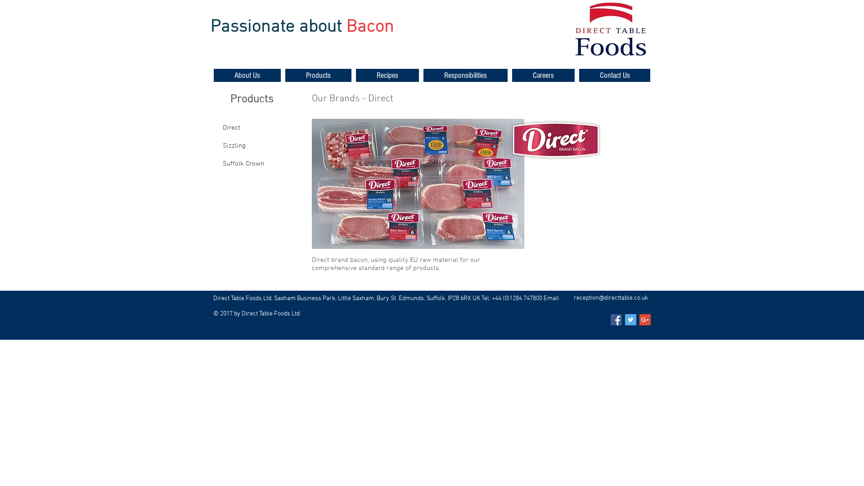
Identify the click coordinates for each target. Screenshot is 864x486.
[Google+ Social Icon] (645, 319)
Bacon (370, 27)
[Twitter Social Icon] (630, 319)
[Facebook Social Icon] (616, 319)
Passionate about (276, 27)
